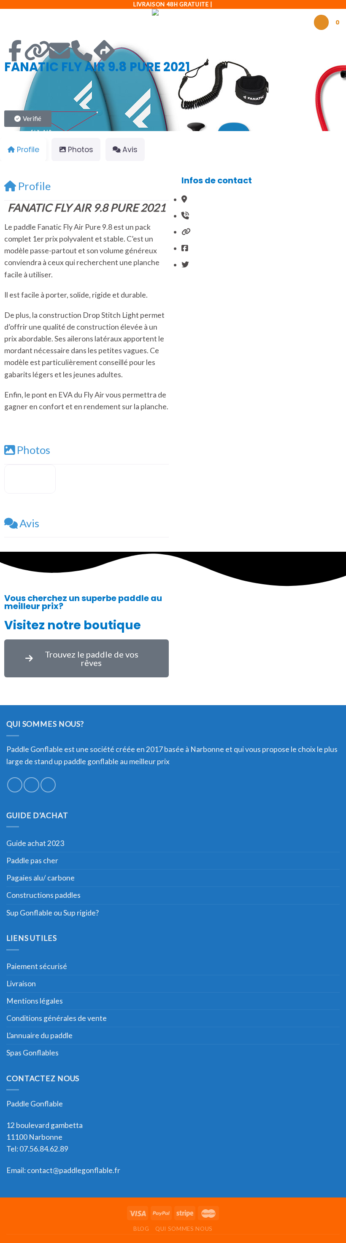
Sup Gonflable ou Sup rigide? (52, 912)
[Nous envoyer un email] (48, 784)
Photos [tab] (80, 150)
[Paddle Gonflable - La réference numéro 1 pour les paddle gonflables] (173, 22)
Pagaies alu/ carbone (40, 877)
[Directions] (104, 50)
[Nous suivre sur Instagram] (31, 784)
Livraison (21, 983)
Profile (34, 186)
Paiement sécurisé (36, 966)
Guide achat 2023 (35, 843)
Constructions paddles (43, 895)
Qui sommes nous (184, 1228)
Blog (141, 1228)
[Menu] (12, 22)
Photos (33, 449)
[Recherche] (321, 22)
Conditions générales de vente (56, 1018)
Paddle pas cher (32, 860)
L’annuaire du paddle (39, 1035)
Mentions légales (34, 1000)
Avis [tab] (130, 150)
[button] (27, 118)
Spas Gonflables (32, 1052)
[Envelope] (59, 50)
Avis (29, 523)
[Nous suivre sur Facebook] (14, 784)
